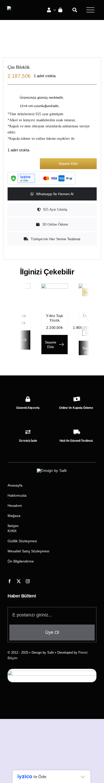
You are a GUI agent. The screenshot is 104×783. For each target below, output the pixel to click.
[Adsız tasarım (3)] (19, 8)
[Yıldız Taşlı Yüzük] (54, 286)
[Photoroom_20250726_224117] (52, 47)
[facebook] (10, 581)
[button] (52, 239)
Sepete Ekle (68, 164)
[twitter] (19, 581)
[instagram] (28, 581)
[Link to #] (90, 9)
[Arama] (74, 10)
